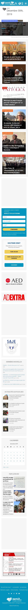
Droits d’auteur (14, 590)
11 (10, 455)
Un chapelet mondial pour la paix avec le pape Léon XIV (16, 404)
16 (4, 458)
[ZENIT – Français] (8, 3)
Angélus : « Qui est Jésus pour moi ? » (11, 365)
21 (20, 458)
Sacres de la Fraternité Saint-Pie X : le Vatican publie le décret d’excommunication (17, 397)
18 (10, 458)
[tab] (8, 554)
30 (4, 463)
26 (14, 461)
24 (7, 461)
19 (14, 458)
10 (7, 455)
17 (7, 458)
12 (14, 455)
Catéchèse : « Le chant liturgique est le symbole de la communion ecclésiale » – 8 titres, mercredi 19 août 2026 (14, 376)
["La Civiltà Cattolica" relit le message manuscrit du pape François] (14, 74)
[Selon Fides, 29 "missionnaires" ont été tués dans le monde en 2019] (14, 164)
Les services (23, 587)
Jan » (7, 467)
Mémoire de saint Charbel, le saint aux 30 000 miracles (17, 411)
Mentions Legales (5, 590)
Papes (14, 43)
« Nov (4, 467)
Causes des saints (8, 156)
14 (20, 455)
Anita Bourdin (4, 32)
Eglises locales (7, 43)
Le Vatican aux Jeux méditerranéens (11, 384)
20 (17, 458)
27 (17, 461)
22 (23, 458)
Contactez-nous (23, 590)
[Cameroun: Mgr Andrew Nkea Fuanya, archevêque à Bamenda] (14, 141)
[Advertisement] (14, 192)
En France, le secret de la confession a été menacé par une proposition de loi (17, 420)
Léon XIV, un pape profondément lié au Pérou (8, 479)
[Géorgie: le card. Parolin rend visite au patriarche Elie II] (14, 51)
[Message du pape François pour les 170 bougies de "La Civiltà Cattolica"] (14, 96)
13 (17, 455)
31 (7, 463)
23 (4, 461)
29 (23, 461)
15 (23, 455)
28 (20, 461)
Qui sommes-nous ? (6, 587)
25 (10, 461)
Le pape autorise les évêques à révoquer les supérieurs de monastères (16, 428)
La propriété (15, 587)
